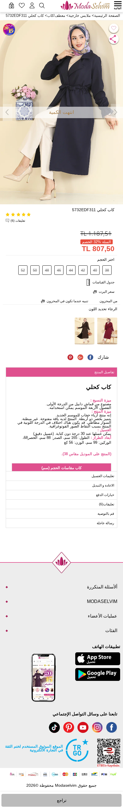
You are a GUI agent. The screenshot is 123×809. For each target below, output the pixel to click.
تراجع (61, 800)
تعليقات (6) (18, 220)
